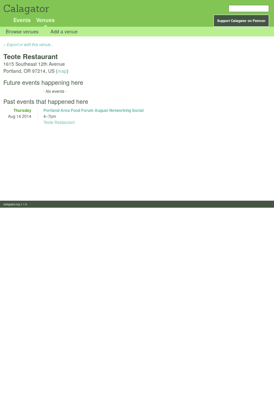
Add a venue (64, 31)
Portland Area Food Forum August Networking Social (93, 110)
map (62, 70)
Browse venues (22, 31)
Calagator (25, 8)
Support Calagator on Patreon (241, 20)
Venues (45, 20)
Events (22, 20)
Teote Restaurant (59, 122)
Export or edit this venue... (30, 44)
